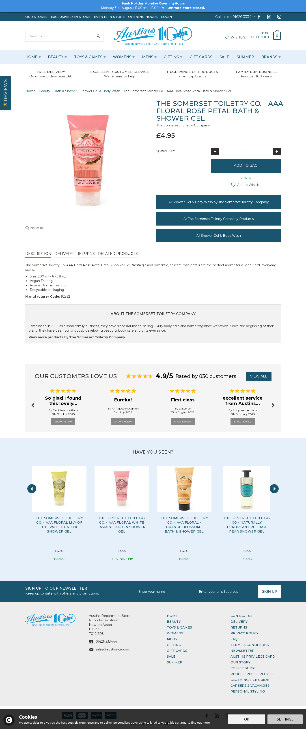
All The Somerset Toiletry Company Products (218, 219)
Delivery (64, 254)
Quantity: (166, 151)
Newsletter (242, 651)
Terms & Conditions (250, 645)
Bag (275, 34)
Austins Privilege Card (253, 656)
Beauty (174, 622)
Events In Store (109, 17)
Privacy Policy (245, 633)
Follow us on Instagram (279, 16)
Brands (269, 57)
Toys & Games (179, 627)
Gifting (174, 645)
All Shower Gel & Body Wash (218, 236)
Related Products (118, 254)
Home (172, 616)
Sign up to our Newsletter (62, 590)
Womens (175, 633)
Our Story (240, 662)
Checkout (260, 37)
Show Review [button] (63, 421)
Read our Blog (269, 16)
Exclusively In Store (71, 17)
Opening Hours (143, 17)
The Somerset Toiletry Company (183, 125)
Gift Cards (177, 651)
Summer (174, 662)
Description (38, 254)
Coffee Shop (243, 668)
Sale (171, 656)
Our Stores (36, 17)
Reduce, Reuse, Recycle (253, 674)
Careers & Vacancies (250, 686)
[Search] (98, 36)
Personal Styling (248, 691)
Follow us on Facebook (259, 16)
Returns (85, 254)
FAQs (235, 639)
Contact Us (241, 616)
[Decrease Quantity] (215, 151)
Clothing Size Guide (250, 680)
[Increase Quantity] (277, 151)
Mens (172, 639)
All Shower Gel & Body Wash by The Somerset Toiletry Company (218, 202)
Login (166, 17)
